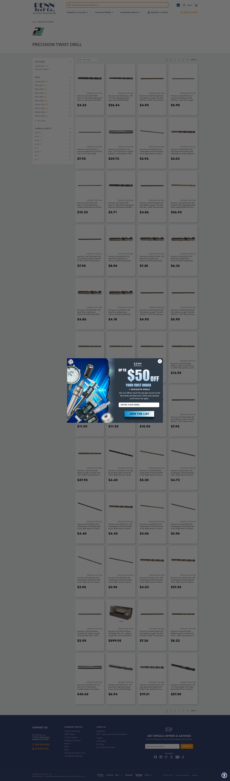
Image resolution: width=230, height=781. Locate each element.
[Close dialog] (160, 361)
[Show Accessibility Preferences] (224, 775)
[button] (139, 416)
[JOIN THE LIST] (139, 416)
